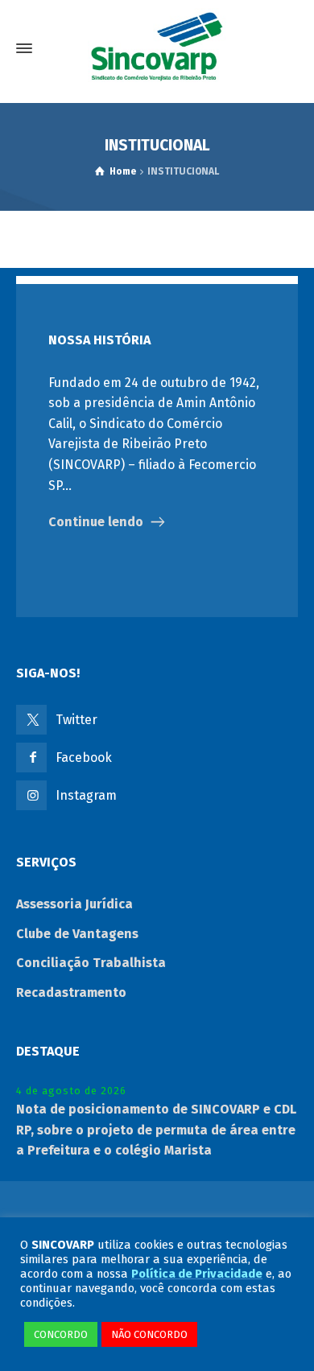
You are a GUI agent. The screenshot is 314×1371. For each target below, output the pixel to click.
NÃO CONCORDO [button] (149, 1334)
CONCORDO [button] (61, 1334)
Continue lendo (95, 521)
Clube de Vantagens (77, 933)
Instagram (86, 795)
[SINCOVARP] (157, 48)
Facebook (84, 757)
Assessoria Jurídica (74, 904)
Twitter (76, 719)
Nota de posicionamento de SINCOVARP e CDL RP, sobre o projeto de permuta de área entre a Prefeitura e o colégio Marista (156, 1129)
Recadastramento (71, 992)
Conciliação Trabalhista (91, 962)
